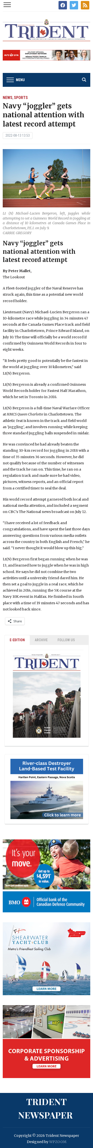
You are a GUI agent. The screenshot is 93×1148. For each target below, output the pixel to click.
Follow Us (66, 640)
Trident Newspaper (45, 1108)
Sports (21, 97)
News (7, 97)
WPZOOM (57, 1142)
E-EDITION (17, 640)
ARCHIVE (41, 640)
